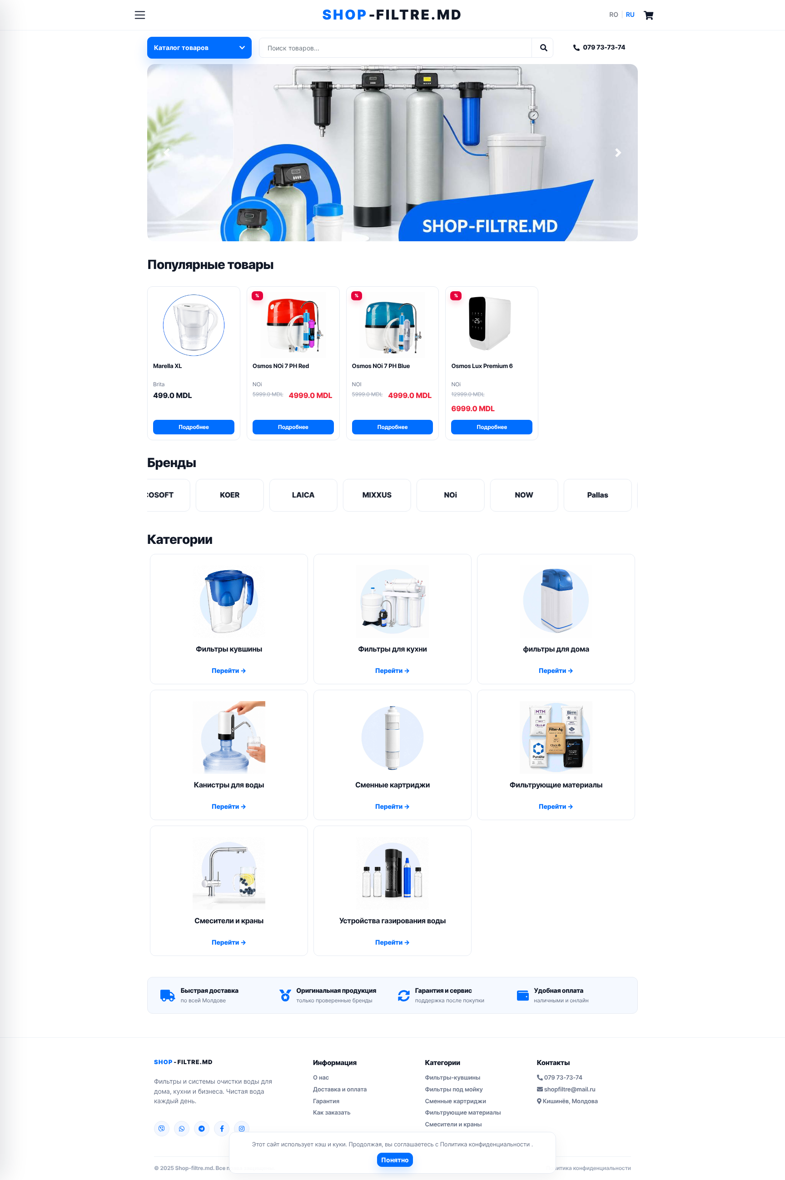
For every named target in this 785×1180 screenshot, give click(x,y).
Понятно (395, 1160)
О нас (321, 1077)
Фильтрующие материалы (463, 1112)
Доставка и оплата (340, 1089)
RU (630, 15)
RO (613, 15)
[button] (166, 152)
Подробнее (194, 426)
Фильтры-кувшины (452, 1077)
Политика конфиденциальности (486, 1144)
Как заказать (332, 1112)
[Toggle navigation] (140, 15)
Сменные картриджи (455, 1101)
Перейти (226, 671)
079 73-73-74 (604, 47)
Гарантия (326, 1101)
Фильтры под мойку (453, 1089)
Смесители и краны (453, 1124)
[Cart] (648, 14)
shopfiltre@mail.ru (570, 1089)
